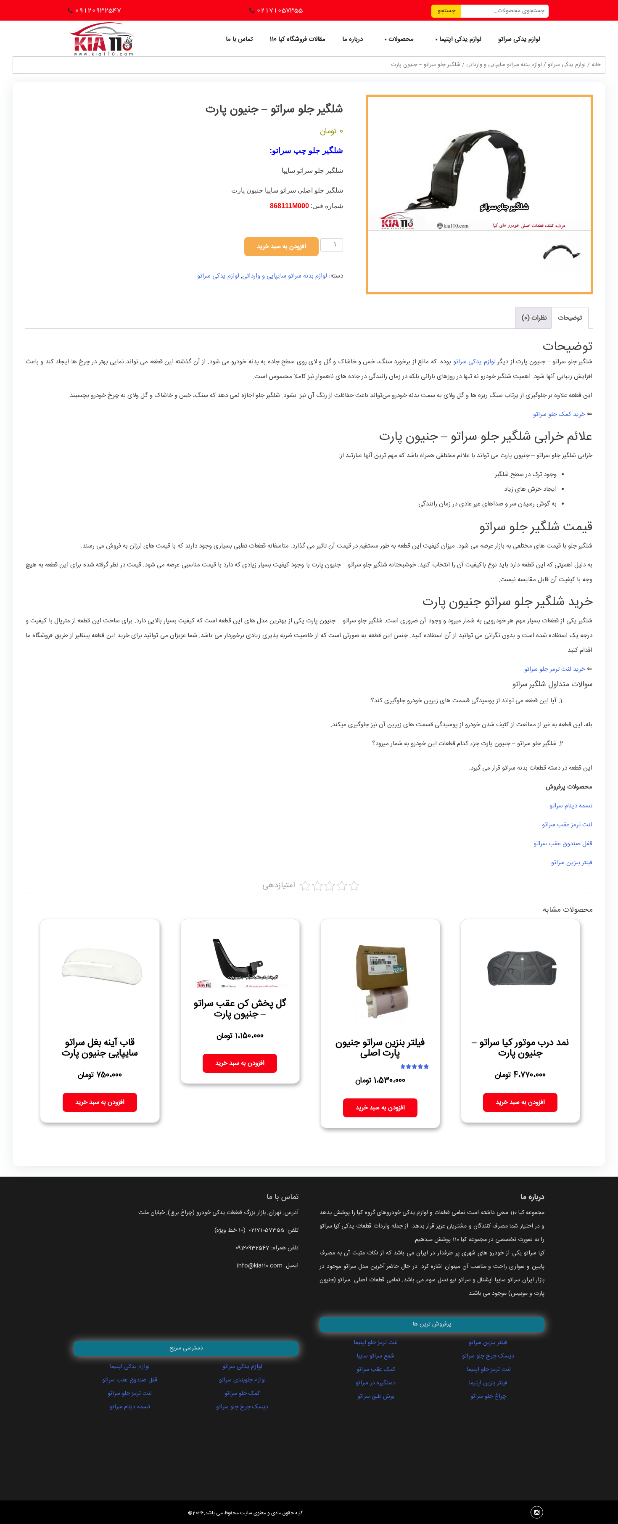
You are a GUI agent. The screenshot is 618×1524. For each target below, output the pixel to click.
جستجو (446, 11)
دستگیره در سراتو (376, 1383)
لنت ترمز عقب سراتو (566, 825)
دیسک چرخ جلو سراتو (242, 1407)
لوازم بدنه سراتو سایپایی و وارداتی (504, 65)
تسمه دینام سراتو (570, 806)
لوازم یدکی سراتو (519, 39)
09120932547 (98, 10)
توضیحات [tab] (570, 318)
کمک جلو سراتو (242, 1394)
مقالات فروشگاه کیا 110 (297, 39)
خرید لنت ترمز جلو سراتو (554, 669)
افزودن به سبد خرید (281, 246)
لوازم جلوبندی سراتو (242, 1380)
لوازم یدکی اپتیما (460, 39)
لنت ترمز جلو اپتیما (376, 1343)
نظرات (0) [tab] (534, 318)
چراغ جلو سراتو (488, 1397)
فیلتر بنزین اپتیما (488, 1383)
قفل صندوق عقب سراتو (562, 844)
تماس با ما (239, 39)
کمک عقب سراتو (376, 1370)
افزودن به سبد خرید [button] (520, 1102)
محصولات (401, 39)
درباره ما (352, 39)
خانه (596, 65)
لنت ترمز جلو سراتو (130, 1394)
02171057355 (279, 10)
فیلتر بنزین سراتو (570, 862)
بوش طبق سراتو (375, 1397)
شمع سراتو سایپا (375, 1356)
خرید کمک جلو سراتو (558, 414)
